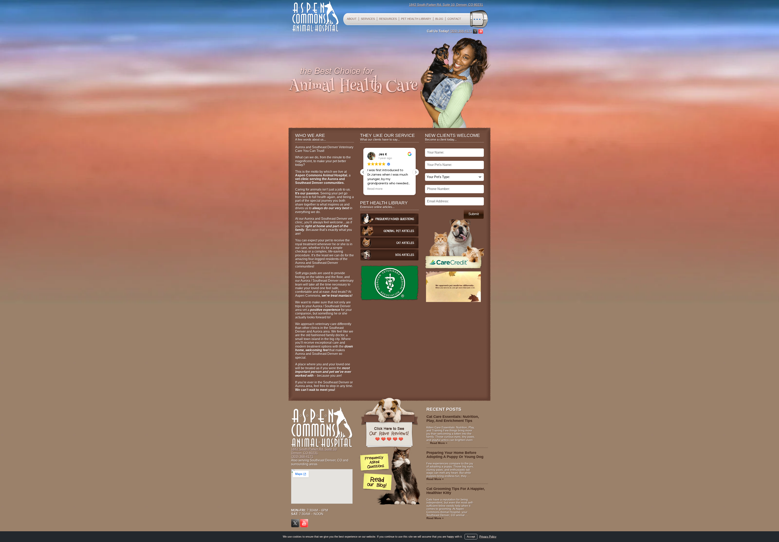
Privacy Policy (487, 536)
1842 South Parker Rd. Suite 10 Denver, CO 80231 (314, 451)
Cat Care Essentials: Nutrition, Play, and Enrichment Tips (452, 419)
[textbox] (450, 177)
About (352, 18)
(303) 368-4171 (461, 31)
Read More (438, 443)
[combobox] (454, 177)
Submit (473, 214)
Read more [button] (372, 189)
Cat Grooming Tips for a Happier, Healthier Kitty (455, 491)
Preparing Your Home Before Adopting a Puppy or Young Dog (454, 455)
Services (368, 18)
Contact (454, 18)
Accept (471, 536)
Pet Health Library (416, 18)
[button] (416, 172)
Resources (388, 18)
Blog (439, 18)
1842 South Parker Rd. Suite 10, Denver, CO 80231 (446, 4)
